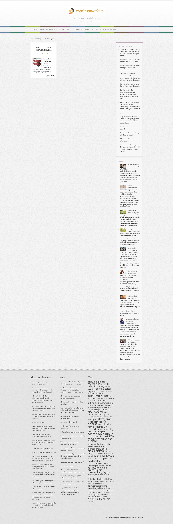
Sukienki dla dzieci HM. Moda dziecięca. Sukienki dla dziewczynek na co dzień (130, 68)
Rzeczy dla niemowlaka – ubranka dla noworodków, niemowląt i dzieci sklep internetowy (44, 505)
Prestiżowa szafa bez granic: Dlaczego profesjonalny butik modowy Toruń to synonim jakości (71, 390)
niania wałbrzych (104, 456)
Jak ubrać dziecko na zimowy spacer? (44, 452)
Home (34, 29)
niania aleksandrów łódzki (97, 447)
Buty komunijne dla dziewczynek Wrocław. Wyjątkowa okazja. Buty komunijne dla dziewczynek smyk (129, 94)
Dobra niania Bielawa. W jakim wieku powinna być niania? (129, 213)
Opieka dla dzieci (81, 29)
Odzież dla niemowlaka (94, 459)
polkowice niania (97, 467)
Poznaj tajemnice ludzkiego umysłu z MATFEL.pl (129, 167)
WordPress (139, 517)
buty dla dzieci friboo (98, 385)
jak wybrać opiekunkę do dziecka (99, 421)
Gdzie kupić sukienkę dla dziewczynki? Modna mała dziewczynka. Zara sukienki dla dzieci (72, 456)
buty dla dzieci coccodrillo (96, 382)
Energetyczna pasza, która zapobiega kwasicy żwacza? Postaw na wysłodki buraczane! (129, 275)
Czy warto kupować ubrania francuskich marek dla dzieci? (130, 232)
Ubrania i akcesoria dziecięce (103, 29)
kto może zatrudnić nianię (101, 438)
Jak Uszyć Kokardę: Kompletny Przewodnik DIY (132, 321)
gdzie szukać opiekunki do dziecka (100, 405)
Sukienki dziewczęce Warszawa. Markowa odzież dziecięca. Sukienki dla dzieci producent (43, 428)
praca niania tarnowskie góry (97, 471)
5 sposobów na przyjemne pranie (42, 448)
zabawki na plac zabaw (99, 497)
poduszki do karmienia (103, 466)
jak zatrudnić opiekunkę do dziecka (100, 429)
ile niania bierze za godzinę (97, 407)
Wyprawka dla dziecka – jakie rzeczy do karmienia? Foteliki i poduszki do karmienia (43, 416)
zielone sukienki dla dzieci (99, 500)
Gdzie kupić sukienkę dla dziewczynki (100, 401)
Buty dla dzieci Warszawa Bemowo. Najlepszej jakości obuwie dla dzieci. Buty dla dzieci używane (72, 410)
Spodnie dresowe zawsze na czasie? (72, 462)
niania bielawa (96, 450)
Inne (62, 29)
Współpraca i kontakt (48, 29)
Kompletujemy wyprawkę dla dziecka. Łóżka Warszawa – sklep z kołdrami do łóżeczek (44, 475)
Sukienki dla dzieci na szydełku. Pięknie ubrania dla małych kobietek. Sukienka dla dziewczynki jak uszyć (130, 344)
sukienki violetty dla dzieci (99, 488)
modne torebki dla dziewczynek (99, 445)
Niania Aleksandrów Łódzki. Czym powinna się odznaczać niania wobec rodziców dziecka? (128, 190)
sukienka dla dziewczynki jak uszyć (98, 477)
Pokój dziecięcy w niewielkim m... (44, 48)
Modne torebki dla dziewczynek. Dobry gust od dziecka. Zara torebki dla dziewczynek (43, 467)
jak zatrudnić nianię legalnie (100, 425)
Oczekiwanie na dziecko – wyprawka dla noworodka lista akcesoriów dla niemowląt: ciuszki (43, 408)
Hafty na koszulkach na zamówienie (72, 432)
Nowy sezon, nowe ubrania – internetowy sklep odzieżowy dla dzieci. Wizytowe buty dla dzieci (42, 390)
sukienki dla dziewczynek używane (97, 484)
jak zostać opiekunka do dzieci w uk (100, 433)
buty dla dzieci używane (99, 389)
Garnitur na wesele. (66, 466)
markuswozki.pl (43, 56)
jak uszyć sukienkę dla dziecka (98, 414)
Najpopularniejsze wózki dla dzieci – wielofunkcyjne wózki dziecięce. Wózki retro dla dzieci (44, 443)
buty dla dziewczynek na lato (98, 394)
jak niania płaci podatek (99, 410)
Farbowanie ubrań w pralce (69, 422)
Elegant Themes (120, 517)
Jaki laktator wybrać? (38, 422)
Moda (69, 29)
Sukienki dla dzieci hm (95, 479)
